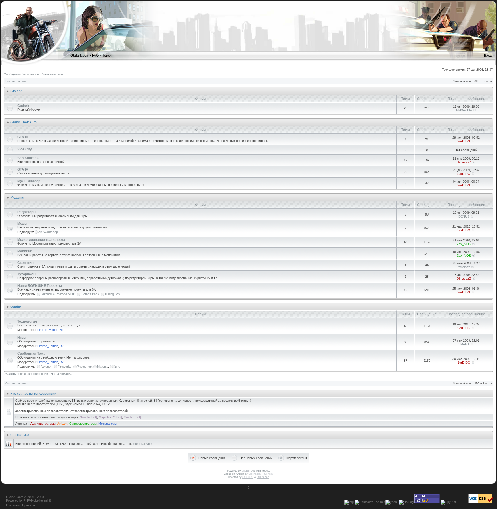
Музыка (102, 366)
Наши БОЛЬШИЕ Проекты (39, 286)
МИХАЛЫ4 (464, 110)
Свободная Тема (31, 354)
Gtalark (16, 91)
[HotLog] (406, 502)
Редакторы (26, 212)
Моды (22, 224)
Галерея (46, 366)
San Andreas (28, 158)
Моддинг (17, 197)
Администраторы (43, 423)
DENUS (463, 216)
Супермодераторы (83, 423)
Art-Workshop (48, 232)
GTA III (22, 137)
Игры (21, 337)
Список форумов (16, 81)
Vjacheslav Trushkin (260, 473)
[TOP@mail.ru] (427, 502)
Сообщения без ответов (21, 74)
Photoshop (84, 366)
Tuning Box (112, 294)
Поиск (106, 56)
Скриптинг (26, 263)
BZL (63, 329)
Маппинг (24, 251)
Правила (28, 505)
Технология (27, 321)
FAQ (95, 56)
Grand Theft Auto (23, 122)
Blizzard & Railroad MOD (58, 294)
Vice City (24, 149)
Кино (116, 366)
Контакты (13, 505)
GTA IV (22, 169)
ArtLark (62, 423)
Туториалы (26, 274)
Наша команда (61, 373)
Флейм (15, 307)
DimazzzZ (464, 162)
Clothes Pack (90, 294)
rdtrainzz (464, 267)
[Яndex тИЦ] (391, 502)
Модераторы (107, 423)
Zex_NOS (464, 244)
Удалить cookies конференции (26, 373)
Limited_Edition (47, 329)
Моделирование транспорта (41, 240)
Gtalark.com (79, 56)
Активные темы (52, 74)
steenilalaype (142, 443)
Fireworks (65, 366)
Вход (488, 56)
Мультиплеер (28, 181)
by (21, 500)
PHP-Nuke (31, 500)
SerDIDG (463, 141)
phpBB (246, 470)
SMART (463, 344)
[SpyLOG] (449, 502)
